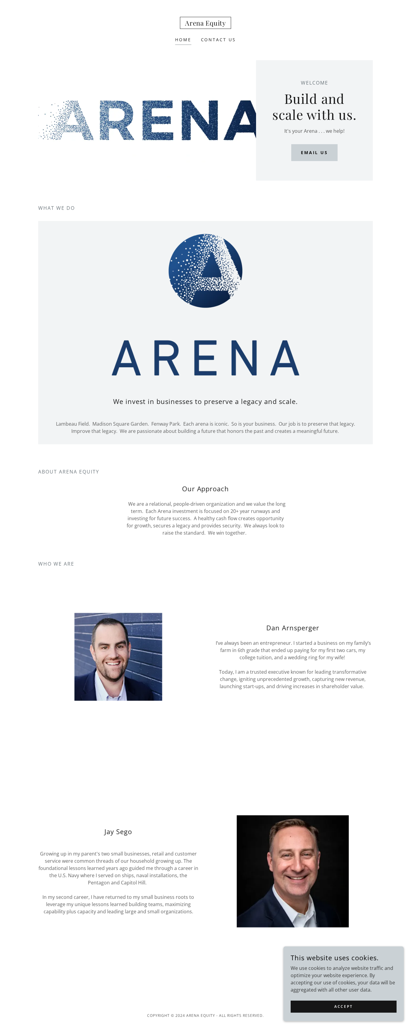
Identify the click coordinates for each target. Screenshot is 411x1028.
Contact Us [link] (218, 39)
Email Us (314, 152)
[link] (205, 23)
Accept (343, 1006)
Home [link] (183, 39)
